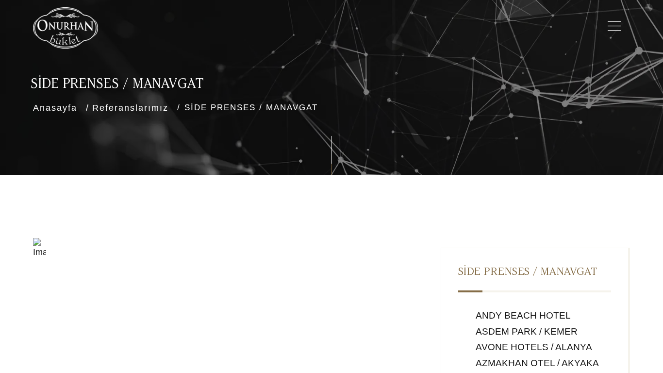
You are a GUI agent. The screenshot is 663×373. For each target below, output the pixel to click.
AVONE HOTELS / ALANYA (533, 347)
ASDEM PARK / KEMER (526, 331)
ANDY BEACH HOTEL (522, 315)
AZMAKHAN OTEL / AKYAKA (536, 363)
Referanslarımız (130, 108)
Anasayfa (55, 108)
